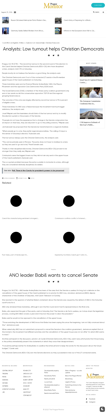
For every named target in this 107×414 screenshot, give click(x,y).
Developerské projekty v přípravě (52, 386)
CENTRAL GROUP (7, 370)
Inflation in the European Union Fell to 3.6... (79, 31)
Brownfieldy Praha (50, 390)
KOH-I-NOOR (27, 383)
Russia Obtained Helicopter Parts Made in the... (29, 20)
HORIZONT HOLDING (8, 389)
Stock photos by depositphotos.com (71, 391)
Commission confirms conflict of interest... (70, 218)
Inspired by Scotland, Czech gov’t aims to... (71, 255)
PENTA (4, 377)
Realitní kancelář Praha (51, 393)
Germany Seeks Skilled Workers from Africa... (27, 31)
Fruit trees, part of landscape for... (15, 255)
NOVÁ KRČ (26, 386)
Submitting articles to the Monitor (73, 386)
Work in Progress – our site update (73, 372)
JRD (3, 392)
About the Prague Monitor (73, 376)
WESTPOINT (27, 392)
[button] (98, 5)
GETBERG (5, 386)
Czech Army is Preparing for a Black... (78, 20)
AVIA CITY (26, 389)
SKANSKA (5, 380)
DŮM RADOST (27, 395)
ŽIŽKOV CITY (27, 377)
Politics (32, 178)
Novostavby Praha (50, 376)
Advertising (68, 379)
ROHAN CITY (27, 370)
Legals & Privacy (70, 382)
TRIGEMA (5, 373)
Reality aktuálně (49, 379)
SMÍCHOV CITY (27, 373)
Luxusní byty (48, 382)
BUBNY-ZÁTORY (28, 380)
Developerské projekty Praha (51, 372)
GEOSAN (5, 383)
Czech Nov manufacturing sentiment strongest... (20, 218)
